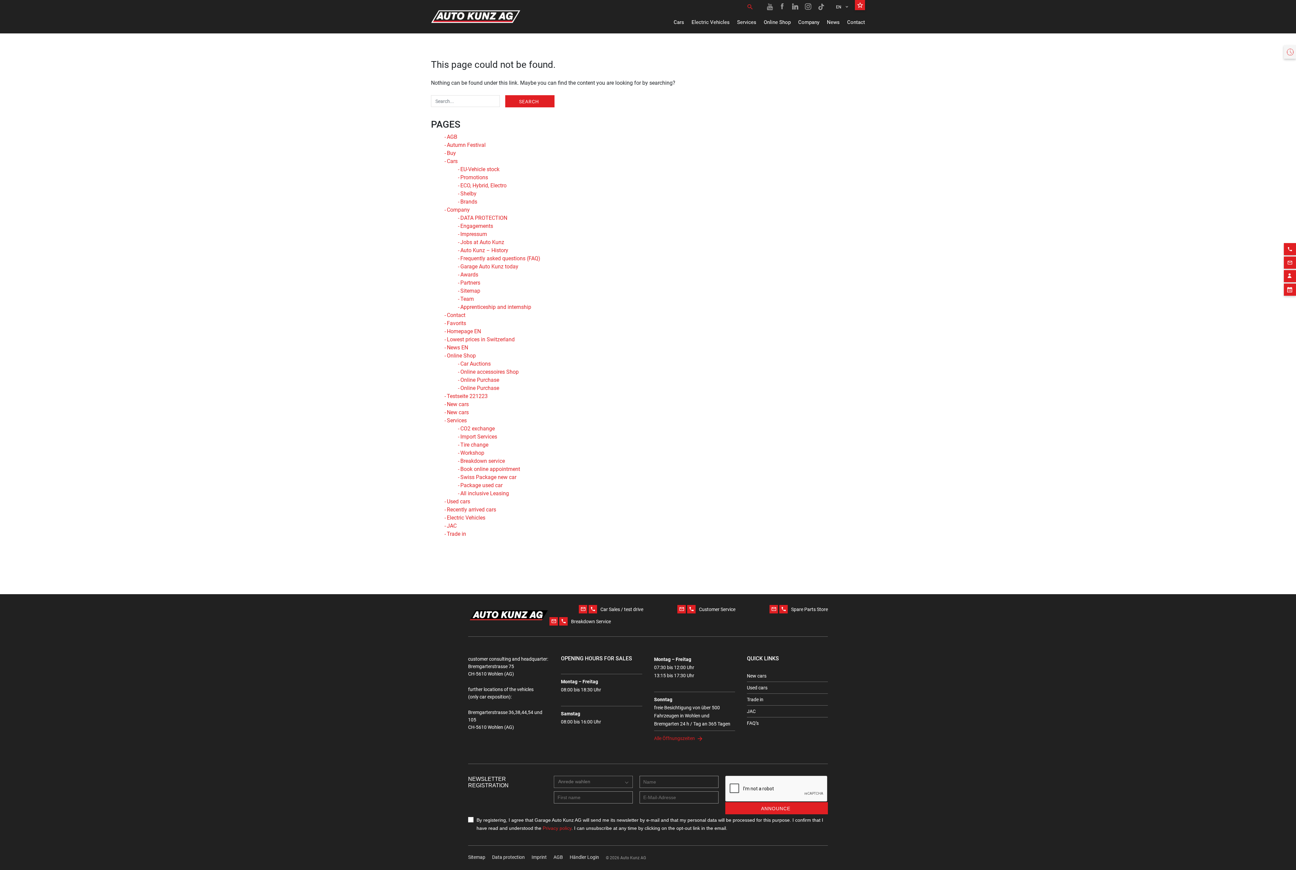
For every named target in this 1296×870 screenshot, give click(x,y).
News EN (457, 347)
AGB (452, 137)
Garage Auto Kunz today (489, 266)
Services (746, 22)
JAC (452, 526)
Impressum (473, 234)
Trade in (456, 534)
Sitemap (470, 291)
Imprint (539, 857)
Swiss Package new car (488, 477)
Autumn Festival (466, 145)
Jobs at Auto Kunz (482, 242)
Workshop (472, 453)
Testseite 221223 (467, 396)
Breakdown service (482, 461)
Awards (469, 274)
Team (467, 299)
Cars (679, 22)
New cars (458, 404)
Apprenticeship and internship (495, 307)
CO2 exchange (477, 428)
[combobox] (593, 782)
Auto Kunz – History (484, 250)
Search (529, 101)
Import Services (478, 436)
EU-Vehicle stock (480, 169)
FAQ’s (753, 723)
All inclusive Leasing (484, 493)
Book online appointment (490, 469)
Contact (856, 22)
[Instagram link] (808, 6)
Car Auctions (475, 364)
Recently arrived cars (471, 509)
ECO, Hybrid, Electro (483, 185)
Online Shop (777, 22)
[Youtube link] (769, 6)
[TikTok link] (821, 6)
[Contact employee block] (1290, 276)
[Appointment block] (1290, 290)
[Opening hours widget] (1290, 52)
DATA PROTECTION (483, 218)
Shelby (468, 193)
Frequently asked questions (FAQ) (500, 258)
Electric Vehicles (711, 22)
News (833, 22)
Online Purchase (479, 380)
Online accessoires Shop (489, 372)
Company (808, 22)
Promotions (474, 177)
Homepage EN (464, 331)
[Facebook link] (782, 6)
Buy (451, 153)
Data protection (508, 857)
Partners (470, 283)
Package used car (481, 485)
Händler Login (584, 857)
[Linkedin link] (795, 6)
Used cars (458, 501)
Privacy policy (557, 828)
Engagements (476, 226)
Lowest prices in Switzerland (481, 339)
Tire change (474, 445)
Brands (468, 202)
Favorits (456, 323)
